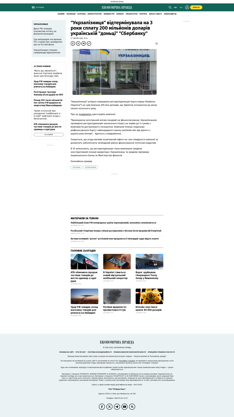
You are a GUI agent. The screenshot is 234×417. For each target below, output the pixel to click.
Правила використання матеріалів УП (130, 352)
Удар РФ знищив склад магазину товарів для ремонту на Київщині (84, 310)
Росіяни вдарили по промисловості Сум (114, 308)
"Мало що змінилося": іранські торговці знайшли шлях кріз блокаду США (48, 73)
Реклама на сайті (66, 352)
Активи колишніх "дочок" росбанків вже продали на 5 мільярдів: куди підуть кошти (115, 238)
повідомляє (85, 114)
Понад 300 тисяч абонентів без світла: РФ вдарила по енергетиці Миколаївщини (48, 103)
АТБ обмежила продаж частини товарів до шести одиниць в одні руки (84, 277)
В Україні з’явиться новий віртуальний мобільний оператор (115, 275)
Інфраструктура (95, 14)
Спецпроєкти (131, 14)
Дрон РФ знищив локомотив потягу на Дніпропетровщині (45, 31)
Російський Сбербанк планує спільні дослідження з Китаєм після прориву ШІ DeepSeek (116, 230)
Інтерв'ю (143, 14)
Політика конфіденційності (100, 352)
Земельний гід (170, 14)
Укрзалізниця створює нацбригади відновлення (47, 51)
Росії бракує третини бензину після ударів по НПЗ (48, 93)
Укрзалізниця (90, 167)
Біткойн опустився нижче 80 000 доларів (149, 308)
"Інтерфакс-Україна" (126, 361)
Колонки (81, 14)
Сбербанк (76, 167)
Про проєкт (81, 352)
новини (61, 14)
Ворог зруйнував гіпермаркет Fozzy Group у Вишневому (147, 275)
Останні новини (42, 66)
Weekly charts (155, 14)
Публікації (70, 14)
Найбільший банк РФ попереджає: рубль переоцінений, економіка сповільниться (113, 222)
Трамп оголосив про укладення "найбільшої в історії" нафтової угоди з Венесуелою (47, 114)
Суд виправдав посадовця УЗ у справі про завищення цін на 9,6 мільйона (48, 42)
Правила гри (109, 14)
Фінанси (120, 14)
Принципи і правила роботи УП (161, 352)
